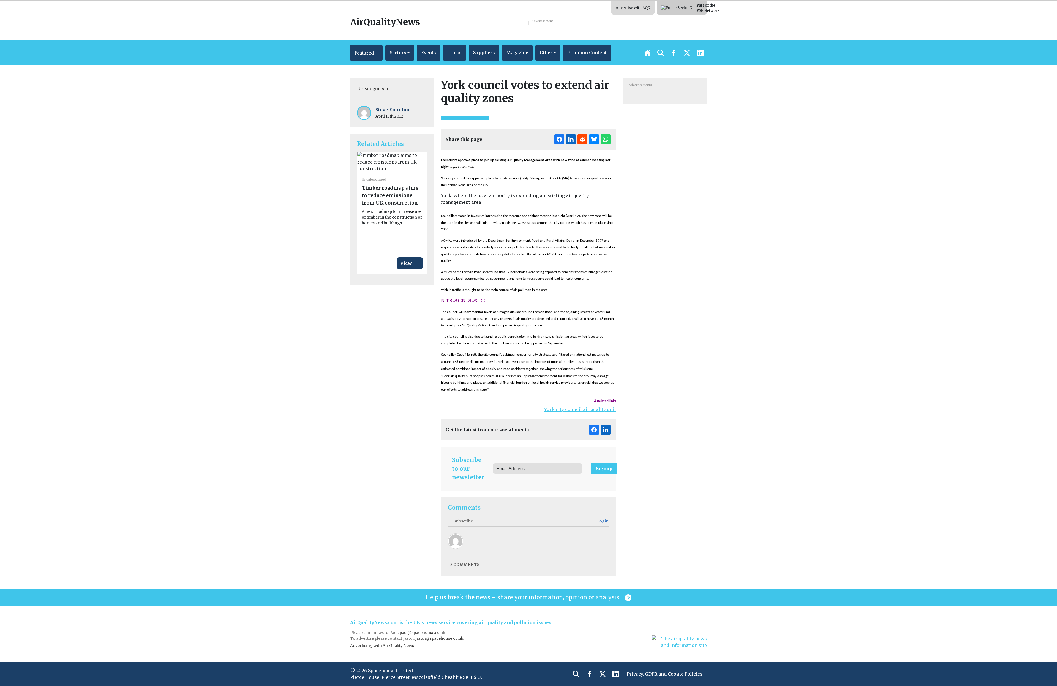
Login (602, 521)
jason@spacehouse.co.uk (439, 638)
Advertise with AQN (633, 8)
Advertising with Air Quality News (382, 645)
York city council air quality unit (580, 409)
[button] (366, 53)
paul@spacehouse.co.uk (422, 632)
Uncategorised (373, 88)
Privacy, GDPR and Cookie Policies (664, 674)
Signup (604, 468)
